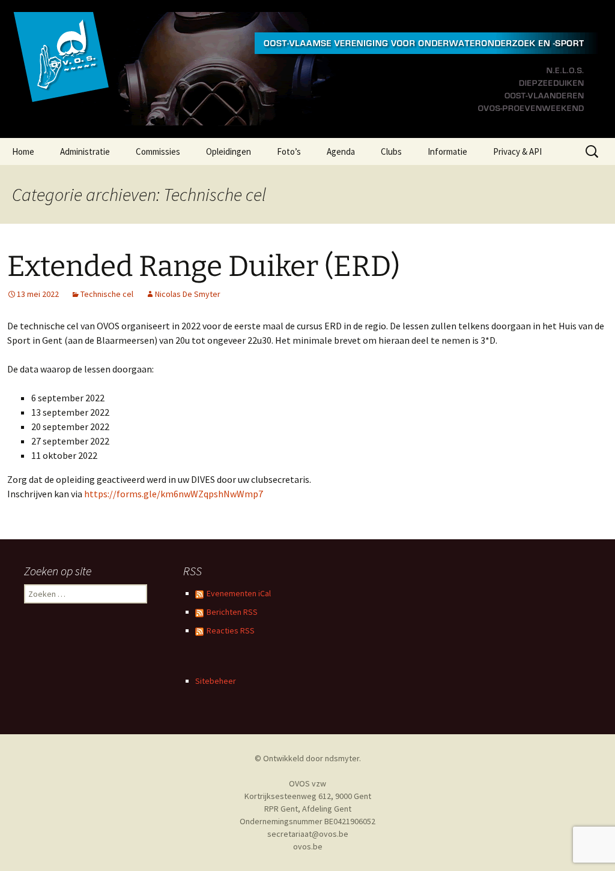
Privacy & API (517, 151)
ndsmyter (342, 758)
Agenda (341, 151)
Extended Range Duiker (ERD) (203, 266)
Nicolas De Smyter (187, 294)
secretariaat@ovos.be (307, 833)
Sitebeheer (215, 680)
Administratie (85, 151)
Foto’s (289, 151)
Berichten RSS (232, 611)
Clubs (391, 151)
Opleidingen (228, 151)
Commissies (158, 151)
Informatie (447, 151)
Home (23, 151)
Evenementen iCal (239, 593)
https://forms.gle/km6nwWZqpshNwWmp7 (173, 494)
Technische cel (106, 294)
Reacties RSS (231, 630)
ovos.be (308, 846)
